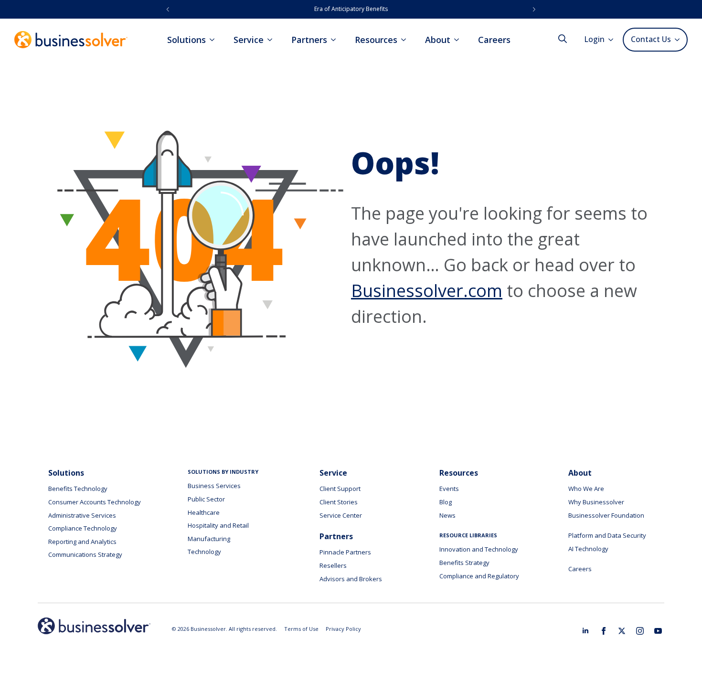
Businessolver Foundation (606, 515)
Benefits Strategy (464, 562)
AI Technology (588, 548)
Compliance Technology (82, 528)
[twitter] (622, 631)
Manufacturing (209, 538)
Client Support (340, 488)
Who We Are (586, 488)
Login (595, 39)
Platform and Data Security (607, 535)
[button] (168, 9)
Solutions (186, 39)
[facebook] (603, 631)
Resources (376, 39)
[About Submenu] (459, 39)
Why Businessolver (596, 502)
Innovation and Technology (478, 549)
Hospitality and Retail (218, 525)
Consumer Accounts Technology (94, 502)
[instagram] (640, 631)
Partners (309, 39)
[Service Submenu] (273, 39)
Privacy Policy (343, 628)
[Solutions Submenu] (215, 39)
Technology (204, 551)
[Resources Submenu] (406, 39)
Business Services (214, 485)
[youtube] (658, 631)
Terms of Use (301, 628)
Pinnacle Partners (345, 552)
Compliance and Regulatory (479, 576)
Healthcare (204, 512)
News (447, 515)
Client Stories (338, 502)
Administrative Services (82, 515)
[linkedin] (585, 631)
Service (249, 39)
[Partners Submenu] (336, 39)
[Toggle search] (562, 38)
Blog (445, 502)
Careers (494, 39)
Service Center (340, 515)
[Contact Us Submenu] (679, 40)
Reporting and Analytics (82, 541)
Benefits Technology (77, 488)
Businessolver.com (426, 290)
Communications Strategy (85, 554)
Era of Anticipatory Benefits (351, 9)
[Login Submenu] (614, 39)
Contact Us (651, 39)
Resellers (333, 565)
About (437, 39)
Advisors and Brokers (350, 579)
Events (449, 488)
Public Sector (206, 499)
